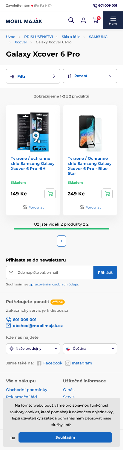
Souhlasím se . (42, 284)
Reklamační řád (21, 396)
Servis (69, 396)
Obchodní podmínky (26, 389)
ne (12, 437)
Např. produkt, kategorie (44, 33)
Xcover (21, 42)
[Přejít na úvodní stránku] (24, 20)
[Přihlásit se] (83, 20)
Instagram (82, 363)
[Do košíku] (50, 194)
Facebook (52, 363)
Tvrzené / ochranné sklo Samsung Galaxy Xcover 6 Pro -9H (33, 163)
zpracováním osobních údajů (53, 284)
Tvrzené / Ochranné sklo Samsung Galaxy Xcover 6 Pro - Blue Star (90, 166)
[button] (71, 20)
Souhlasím (65, 437)
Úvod (11, 36)
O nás (69, 389)
